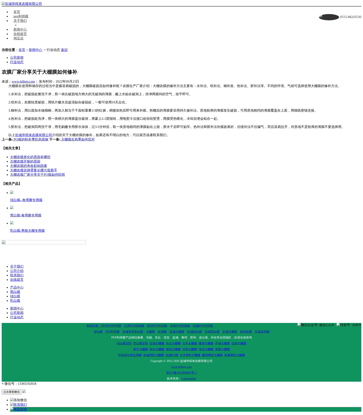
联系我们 (28, 25)
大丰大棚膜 (189, 343)
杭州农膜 (246, 331)
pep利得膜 (20, 16)
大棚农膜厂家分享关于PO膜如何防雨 (37, 174)
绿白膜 (15, 296)
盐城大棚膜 (177, 331)
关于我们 (20, 20)
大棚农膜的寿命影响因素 (28, 166)
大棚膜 (150, 331)
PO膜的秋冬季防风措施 (30, 139)
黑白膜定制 (140, 343)
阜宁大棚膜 (140, 349)
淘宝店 (18, 38)
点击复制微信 (11, 391)
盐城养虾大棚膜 (153, 355)
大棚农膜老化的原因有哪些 (30, 157)
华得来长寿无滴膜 (130, 355)
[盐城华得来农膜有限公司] (22, 4)
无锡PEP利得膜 (180, 325)
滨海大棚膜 (189, 349)
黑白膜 (15, 292)
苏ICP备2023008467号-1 (181, 372)
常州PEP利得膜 (111, 325)
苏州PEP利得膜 (157, 325)
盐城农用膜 (262, 331)
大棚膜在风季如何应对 (77, 139)
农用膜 (162, 331)
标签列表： (94, 325)
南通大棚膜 (222, 349)
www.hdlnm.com (23, 81)
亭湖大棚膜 (222, 343)
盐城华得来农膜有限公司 (33, 135)
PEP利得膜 (112, 331)
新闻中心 (20, 29)
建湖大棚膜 (206, 343)
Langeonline (189, 378)
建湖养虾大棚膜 (212, 355)
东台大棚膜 (173, 343)
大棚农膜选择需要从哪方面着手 (33, 170)
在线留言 (20, 34)
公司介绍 (17, 271)
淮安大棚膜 (206, 349)
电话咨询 (20, 409)
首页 (16, 12)
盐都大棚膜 (238, 343)
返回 (64, 50)
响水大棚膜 (157, 349)
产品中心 (17, 287)
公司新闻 (17, 57)
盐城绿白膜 (194, 331)
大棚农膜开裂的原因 (25, 161)
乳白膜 (15, 300)
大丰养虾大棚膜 (190, 355)
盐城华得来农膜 (132, 331)
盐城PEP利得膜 (203, 325)
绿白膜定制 (124, 343)
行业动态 (17, 62)
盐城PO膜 (172, 355)
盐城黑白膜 (212, 331)
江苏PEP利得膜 (134, 325)
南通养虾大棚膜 (234, 355)
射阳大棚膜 (173, 349)
